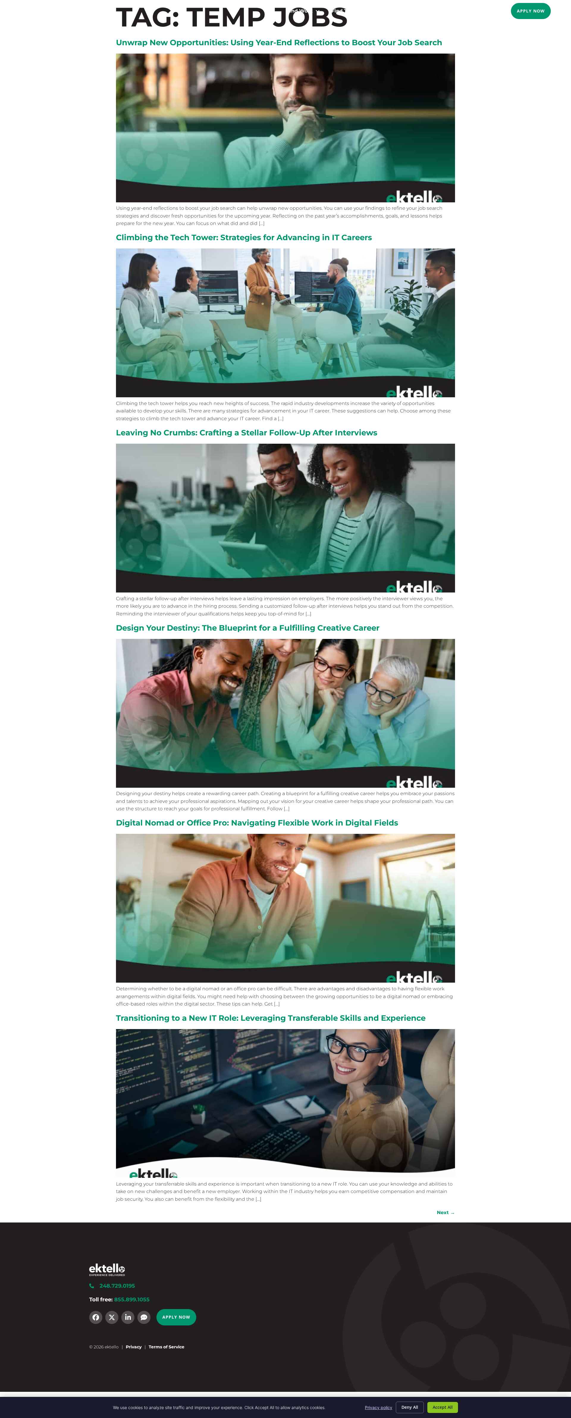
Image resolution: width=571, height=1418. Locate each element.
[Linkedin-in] (127, 1317)
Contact (492, 11)
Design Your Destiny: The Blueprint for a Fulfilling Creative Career (247, 627)
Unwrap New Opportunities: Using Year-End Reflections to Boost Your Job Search (279, 42)
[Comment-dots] (143, 1317)
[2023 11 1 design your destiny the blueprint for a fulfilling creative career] (285, 786)
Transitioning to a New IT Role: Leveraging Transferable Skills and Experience (271, 1018)
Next (446, 1212)
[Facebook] (95, 1317)
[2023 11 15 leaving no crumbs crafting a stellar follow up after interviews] (285, 591)
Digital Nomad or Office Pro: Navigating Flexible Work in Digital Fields (257, 822)
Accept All (443, 1407)
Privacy (134, 1347)
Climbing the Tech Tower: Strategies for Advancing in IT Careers (244, 237)
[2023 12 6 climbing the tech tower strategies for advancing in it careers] (285, 395)
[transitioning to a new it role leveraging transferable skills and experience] (285, 1176)
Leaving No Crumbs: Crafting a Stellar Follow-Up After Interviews (246, 432)
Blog (464, 11)
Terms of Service (166, 1347)
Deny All (409, 1407)
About (432, 11)
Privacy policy (378, 1407)
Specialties (392, 11)
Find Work (300, 11)
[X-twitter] (111, 1317)
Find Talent (346, 11)
